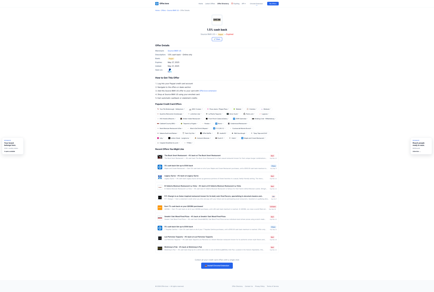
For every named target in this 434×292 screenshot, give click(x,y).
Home (201, 4)
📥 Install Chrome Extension (217, 265)
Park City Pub (190, 133)
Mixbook (267, 109)
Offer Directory (223, 4)
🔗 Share (217, 39)
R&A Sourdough (240, 133)
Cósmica (253, 109)
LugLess (265, 114)
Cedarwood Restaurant (239, 123)
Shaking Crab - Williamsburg (265, 119)
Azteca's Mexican (204, 138)
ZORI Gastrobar (242, 119)
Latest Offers (210, 4)
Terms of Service (273, 286)
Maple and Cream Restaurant (254, 138)
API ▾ (244, 4)
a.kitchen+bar (195, 114)
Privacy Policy (260, 286)
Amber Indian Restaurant (192, 119)
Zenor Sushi (234, 114)
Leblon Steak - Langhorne (180, 138)
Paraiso (207, 123)
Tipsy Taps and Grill (260, 133)
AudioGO (223, 133)
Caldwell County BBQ (168, 123)
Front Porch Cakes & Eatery (218, 119)
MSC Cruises (197, 109)
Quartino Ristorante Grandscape (171, 114)
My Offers (272, 4)
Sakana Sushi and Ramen (169, 133)
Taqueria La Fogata (190, 123)
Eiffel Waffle (208, 133)
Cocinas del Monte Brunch (242, 128)
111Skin (190, 143)
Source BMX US (173, 10)
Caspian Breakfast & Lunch (170, 143)
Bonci (220, 123)
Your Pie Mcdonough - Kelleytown (172, 109)
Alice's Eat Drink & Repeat (199, 128)
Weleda (239, 109)
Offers (163, 10)
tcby (162, 138)
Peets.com (250, 114)
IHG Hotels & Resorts (168, 119)
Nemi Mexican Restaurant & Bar (171, 128)
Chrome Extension (256, 4)
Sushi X (221, 138)
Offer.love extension (208, 91)
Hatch (234, 138)
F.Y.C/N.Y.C (220, 128)
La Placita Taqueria (215, 114)
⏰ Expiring (235, 4)
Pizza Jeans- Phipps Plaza (219, 109)
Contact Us (249, 286)
